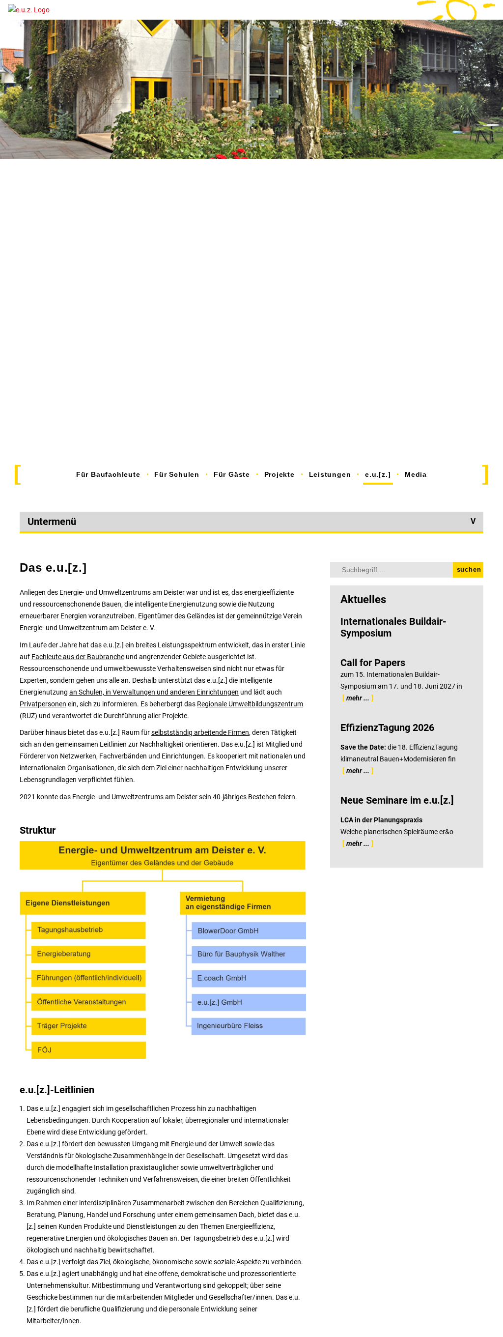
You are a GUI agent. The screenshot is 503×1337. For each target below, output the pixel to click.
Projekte (279, 474)
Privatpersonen (43, 704)
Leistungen (330, 474)
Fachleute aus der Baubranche (77, 657)
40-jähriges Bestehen (245, 797)
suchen (469, 569)
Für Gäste (232, 474)
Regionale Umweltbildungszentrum (250, 704)
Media (416, 474)
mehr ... (357, 698)
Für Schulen (176, 474)
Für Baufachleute (108, 474)
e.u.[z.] (378, 474)
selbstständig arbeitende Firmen (200, 732)
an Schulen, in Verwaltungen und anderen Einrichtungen (154, 692)
